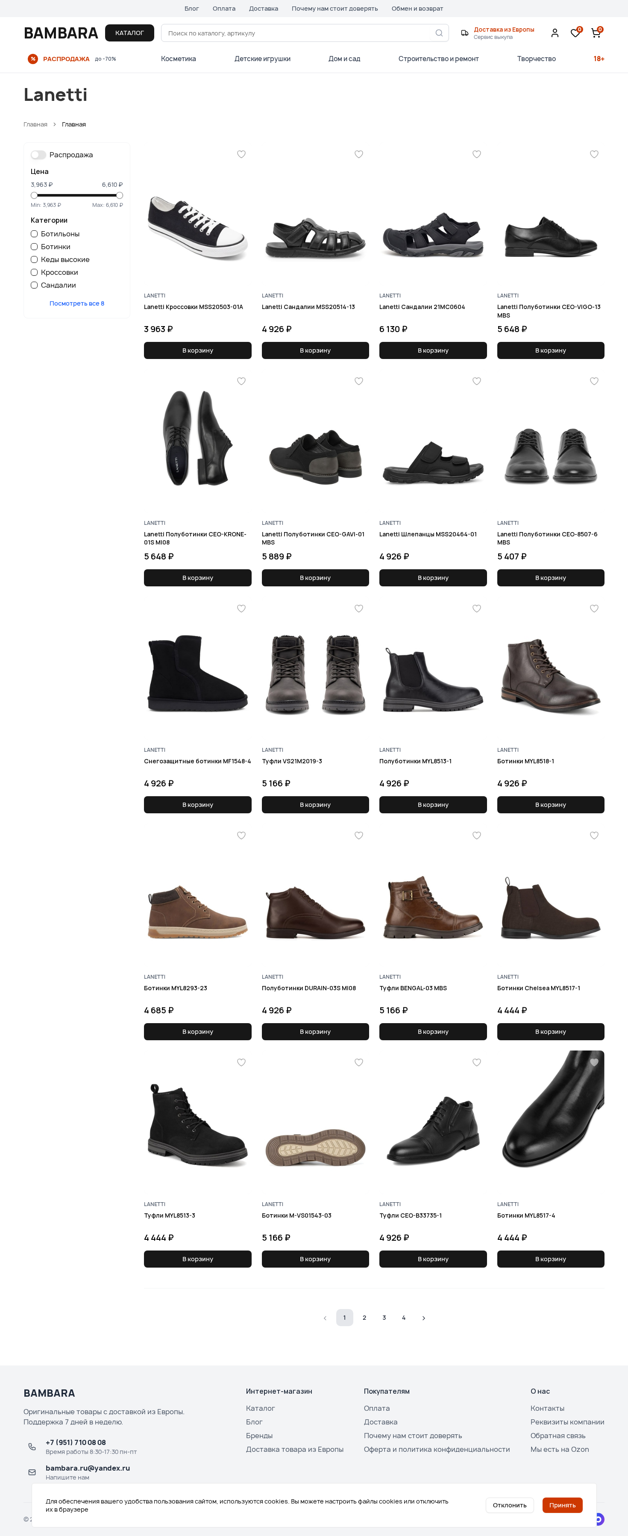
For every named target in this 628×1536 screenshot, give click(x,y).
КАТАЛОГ (129, 33)
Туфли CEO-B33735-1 (410, 1215)
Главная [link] (74, 124)
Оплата (224, 8)
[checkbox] (34, 233)
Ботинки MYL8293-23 (175, 988)
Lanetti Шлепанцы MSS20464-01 (428, 534)
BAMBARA (60, 32)
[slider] (34, 195)
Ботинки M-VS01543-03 (297, 1215)
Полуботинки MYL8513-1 (415, 761)
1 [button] (344, 1317)
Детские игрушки (263, 58)
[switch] (38, 154)
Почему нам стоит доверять (335, 8)
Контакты (547, 1408)
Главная (35, 124)
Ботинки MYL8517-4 (526, 1215)
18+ (599, 58)
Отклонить (510, 1505)
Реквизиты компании (568, 1422)
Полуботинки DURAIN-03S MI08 (309, 988)
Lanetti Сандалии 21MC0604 (422, 307)
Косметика (178, 58)
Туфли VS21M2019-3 (292, 761)
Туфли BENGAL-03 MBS (413, 988)
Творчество (536, 58)
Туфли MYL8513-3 (169, 1215)
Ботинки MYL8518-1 (525, 761)
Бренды (259, 1435)
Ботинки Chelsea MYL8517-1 (538, 988)
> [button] (423, 1317)
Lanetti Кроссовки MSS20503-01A (193, 307)
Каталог (260, 1408)
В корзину (197, 350)
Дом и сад (345, 58)
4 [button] (403, 1317)
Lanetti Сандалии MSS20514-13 (308, 307)
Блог (192, 8)
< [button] (325, 1317)
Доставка (263, 8)
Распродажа (71, 154)
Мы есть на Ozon (560, 1449)
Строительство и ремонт (439, 58)
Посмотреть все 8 (77, 303)
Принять (562, 1505)
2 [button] (364, 1317)
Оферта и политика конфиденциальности (437, 1449)
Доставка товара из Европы (294, 1449)
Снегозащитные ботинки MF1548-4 (197, 761)
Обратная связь (558, 1435)
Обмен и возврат (417, 8)
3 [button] (384, 1317)
